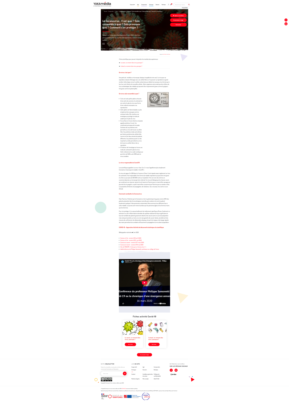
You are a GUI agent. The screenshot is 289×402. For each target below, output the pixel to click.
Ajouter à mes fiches (179, 15)
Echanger (151, 4)
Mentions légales (135, 379)
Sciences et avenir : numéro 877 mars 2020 (132, 242)
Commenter (178, 24)
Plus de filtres (185, 7)
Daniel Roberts (165, 54)
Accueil (105, 11)
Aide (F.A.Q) (156, 379)
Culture (116, 11)
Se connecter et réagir (178, 20)
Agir (138, 4)
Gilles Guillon (106, 31)
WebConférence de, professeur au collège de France (139, 249)
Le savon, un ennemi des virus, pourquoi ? (132, 62)
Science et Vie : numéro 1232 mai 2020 (131, 240)
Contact (133, 374)
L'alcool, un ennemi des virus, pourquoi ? (131, 66)
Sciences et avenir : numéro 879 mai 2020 (131, 245)
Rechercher (188, 4)
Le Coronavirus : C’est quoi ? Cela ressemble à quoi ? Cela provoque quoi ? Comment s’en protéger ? (141, 11)
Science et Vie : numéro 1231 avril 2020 (130, 238)
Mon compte (146, 379)
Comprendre (144, 4)
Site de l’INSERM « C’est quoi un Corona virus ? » (133, 247)
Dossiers (157, 4)
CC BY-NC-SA (124, 388)
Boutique (164, 4)
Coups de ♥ (132, 4)
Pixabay (169, 54)
